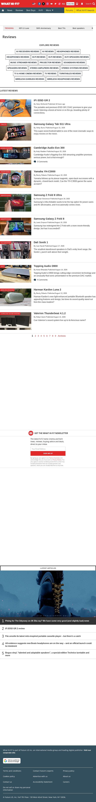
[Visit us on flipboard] (55, 3)
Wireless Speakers (7, 290)
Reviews (19, 10)
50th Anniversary (43, 28)
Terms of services (54, 458)
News (9, 10)
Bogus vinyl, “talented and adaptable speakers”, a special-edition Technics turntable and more (47, 654)
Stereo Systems (6, 148)
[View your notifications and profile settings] (82, 3)
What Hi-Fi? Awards (85, 10)
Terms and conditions (12, 771)
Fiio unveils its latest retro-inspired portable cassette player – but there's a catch (43, 636)
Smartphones (6, 195)
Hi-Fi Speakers (6, 243)
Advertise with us (40, 776)
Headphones (5, 172)
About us (66, 776)
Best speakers (78, 28)
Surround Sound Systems (10, 314)
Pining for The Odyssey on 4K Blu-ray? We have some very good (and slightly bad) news (47, 621)
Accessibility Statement (42, 782)
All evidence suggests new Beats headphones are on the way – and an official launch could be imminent (48, 644)
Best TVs (61, 28)
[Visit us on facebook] (39, 3)
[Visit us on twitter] (43, 3)
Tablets (3, 124)
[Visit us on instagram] (47, 3)
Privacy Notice (57, 460)
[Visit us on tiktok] (59, 3)
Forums (69, 10)
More (48, 10)
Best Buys (31, 10)
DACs (2, 101)
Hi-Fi (41, 10)
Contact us (7, 782)
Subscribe (70, 4)
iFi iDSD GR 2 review (15, 628)
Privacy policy (68, 771)
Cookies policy (9, 776)
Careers (66, 782)
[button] (90, 4)
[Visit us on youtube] (51, 3)
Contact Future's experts (43, 771)
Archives (62, 336)
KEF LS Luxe (24, 28)
